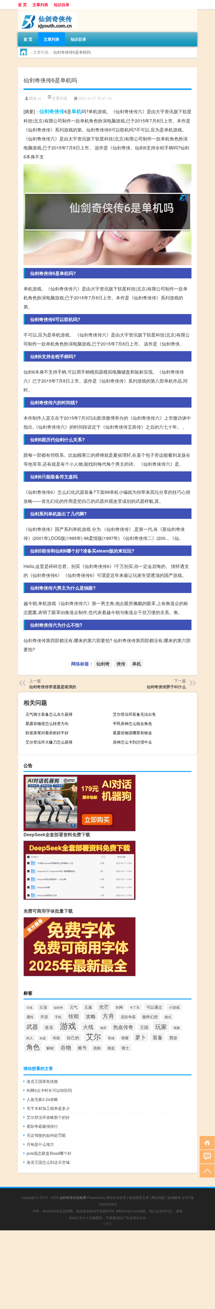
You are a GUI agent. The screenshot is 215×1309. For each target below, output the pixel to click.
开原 (44, 1016)
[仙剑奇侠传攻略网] (47, 11)
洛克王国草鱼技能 (42, 1081)
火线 (88, 1026)
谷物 (65, 1047)
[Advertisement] (107, 1269)
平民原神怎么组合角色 (132, 723)
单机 (76, 111)
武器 (32, 1026)
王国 (144, 1027)
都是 (111, 1048)
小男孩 (107, 1223)
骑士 (125, 1048)
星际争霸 (128, 1016)
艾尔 (93, 1036)
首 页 (22, 4)
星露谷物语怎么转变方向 (47, 723)
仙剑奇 (46, 111)
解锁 (50, 1048)
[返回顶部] (206, 1170)
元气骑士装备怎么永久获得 (49, 714)
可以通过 (154, 1007)
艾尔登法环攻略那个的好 (48, 1117)
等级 (56, 1037)
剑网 (119, 1007)
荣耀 (124, 1037)
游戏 (68, 1025)
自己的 (73, 1037)
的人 (29, 1037)
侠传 (59, 111)
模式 (168, 1016)
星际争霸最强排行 (42, 1126)
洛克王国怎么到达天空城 (48, 1162)
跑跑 (97, 1048)
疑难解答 (174, 1197)
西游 (173, 1037)
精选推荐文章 (139, 1197)
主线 (29, 1007)
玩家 (161, 1026)
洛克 (49, 1027)
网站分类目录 (116, 1197)
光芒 (104, 1006)
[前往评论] (206, 1156)
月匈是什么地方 (40, 1144)
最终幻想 (150, 1016)
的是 (43, 1038)
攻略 (91, 1016)
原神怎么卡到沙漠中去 (132, 742)
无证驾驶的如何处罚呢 (46, 1135)
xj (39, 98)
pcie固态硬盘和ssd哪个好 (49, 1153)
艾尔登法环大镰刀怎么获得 (49, 742)
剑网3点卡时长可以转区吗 (49, 1090)
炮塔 (103, 1028)
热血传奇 (123, 1026)
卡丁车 (135, 1007)
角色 (33, 1046)
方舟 (108, 1016)
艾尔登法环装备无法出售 (134, 714)
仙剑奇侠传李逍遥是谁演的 (52, 686)
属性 (30, 1016)
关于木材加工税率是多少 (48, 1108)
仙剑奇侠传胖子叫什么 (166, 686)
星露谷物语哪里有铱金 (132, 732)
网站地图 (158, 1197)
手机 (58, 1017)
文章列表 (40, 4)
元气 (74, 1007)
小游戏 (174, 1007)
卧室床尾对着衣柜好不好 (47, 732)
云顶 (43, 1007)
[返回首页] (206, 1142)
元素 (88, 1007)
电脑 (177, 1028)
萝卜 (140, 1037)
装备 (158, 1037)
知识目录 (61, 4)
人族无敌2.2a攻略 (42, 1099)
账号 (82, 1047)
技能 (73, 1016)
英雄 (111, 1037)
